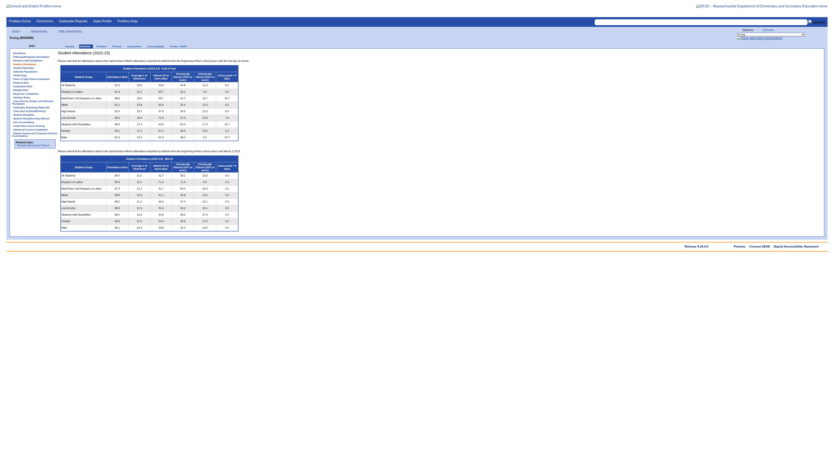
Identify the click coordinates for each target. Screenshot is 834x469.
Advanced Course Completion (30, 129)
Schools (768, 30)
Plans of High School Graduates (31, 79)
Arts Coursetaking (23, 122)
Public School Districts (70, 31)
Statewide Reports (73, 21)
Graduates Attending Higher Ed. (31, 107)
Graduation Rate (22, 86)
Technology (20, 75)
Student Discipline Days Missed (31, 118)
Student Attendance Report (33, 145)
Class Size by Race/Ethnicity (29, 111)
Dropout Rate (21, 82)
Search (16, 31)
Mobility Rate (20, 90)
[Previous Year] (26, 46)
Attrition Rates (21, 97)
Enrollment (19, 53)
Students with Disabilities (28, 60)
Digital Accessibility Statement (796, 246)
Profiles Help (127, 21)
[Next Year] (41, 46)
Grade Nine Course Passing (29, 126)
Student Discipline (23, 115)
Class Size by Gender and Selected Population (32, 102)
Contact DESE (759, 246)
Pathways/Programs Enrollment (31, 57)
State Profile (102, 21)
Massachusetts (39, 31)
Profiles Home (20, 21)
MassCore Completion (26, 93)
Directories (44, 21)
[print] (222, 54)
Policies (740, 246)
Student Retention (23, 68)
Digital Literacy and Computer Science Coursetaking (34, 134)
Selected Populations (25, 71)
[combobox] (701, 22)
